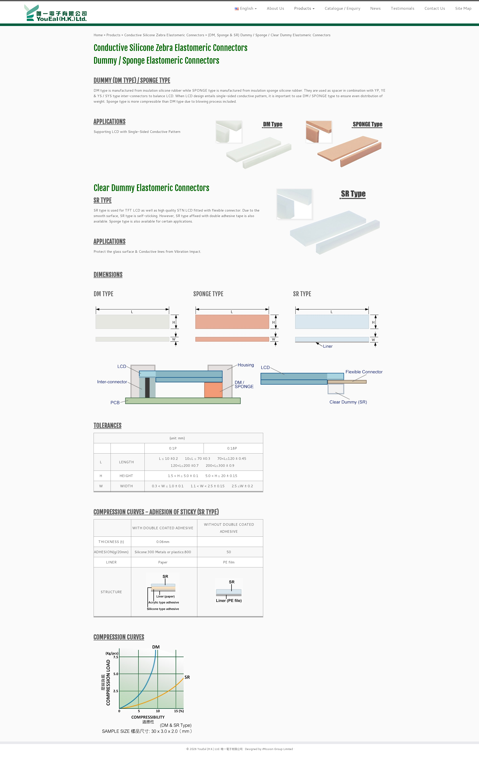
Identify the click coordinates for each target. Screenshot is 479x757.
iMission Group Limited (277, 749)
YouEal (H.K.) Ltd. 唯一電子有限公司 (220, 749)
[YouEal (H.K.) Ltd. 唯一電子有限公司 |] (55, 12)
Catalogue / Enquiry (342, 8)
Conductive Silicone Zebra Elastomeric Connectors (164, 34)
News (375, 8)
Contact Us (434, 8)
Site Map (463, 8)
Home (98, 34)
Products (303, 8)
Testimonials (402, 8)
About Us (275, 8)
